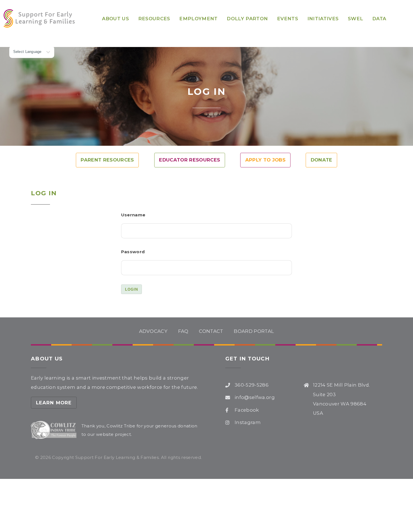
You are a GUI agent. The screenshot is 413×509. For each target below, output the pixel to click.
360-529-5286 (252, 385)
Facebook (247, 410)
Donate (321, 160)
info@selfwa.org (255, 397)
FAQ (183, 331)
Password (133, 251)
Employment (198, 18)
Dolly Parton (247, 18)
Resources (154, 18)
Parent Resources (107, 160)
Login (131, 289)
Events (287, 18)
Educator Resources (189, 160)
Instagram (248, 422)
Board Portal (254, 331)
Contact (211, 331)
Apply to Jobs (265, 160)
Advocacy (153, 331)
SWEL (355, 18)
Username (133, 214)
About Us (115, 18)
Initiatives (323, 18)
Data (379, 18)
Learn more (54, 402)
